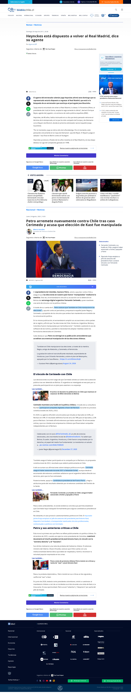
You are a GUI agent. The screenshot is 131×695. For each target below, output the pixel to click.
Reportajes (12, 667)
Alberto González (39, 229)
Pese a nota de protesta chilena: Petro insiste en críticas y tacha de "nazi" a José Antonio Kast (72, 562)
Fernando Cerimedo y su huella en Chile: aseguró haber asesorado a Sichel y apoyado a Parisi (71, 494)
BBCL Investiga (72, 15)
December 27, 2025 (69, 449)
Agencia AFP (33, 44)
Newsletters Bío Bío (68, 2)
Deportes (46, 15)
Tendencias (55, 15)
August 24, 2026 (69, 363)
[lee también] (41, 395)
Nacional (19, 15)
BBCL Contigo (83, 15)
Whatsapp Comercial (79, 681)
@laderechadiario (73, 437)
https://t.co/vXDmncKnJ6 (70, 359)
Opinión (63, 15)
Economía (38, 15)
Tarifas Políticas (13, 680)
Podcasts (11, 15)
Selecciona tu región (17, 2)
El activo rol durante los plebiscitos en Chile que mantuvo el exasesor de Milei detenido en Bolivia (73, 393)
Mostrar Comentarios (61, 155)
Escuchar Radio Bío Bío (111, 2)
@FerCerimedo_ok (63, 434)
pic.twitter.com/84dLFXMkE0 (51, 445)
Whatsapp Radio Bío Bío (114, 681)
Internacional (28, 15)
